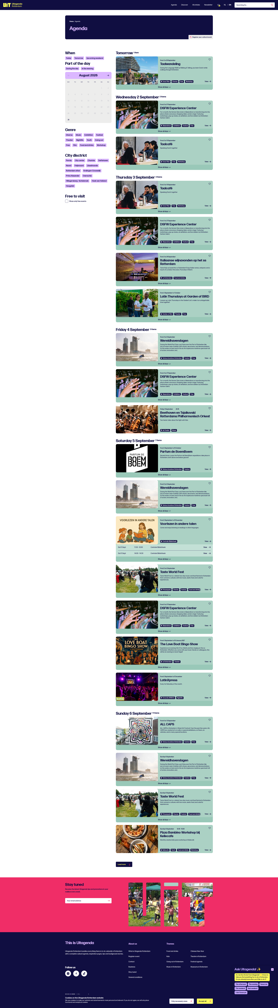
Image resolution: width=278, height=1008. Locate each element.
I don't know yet (241, 992)
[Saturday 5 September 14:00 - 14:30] (164, 554)
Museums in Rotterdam (199, 967)
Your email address (74, 901)
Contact (131, 962)
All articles (196, 5)
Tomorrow (78, 58)
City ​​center (79, 160)
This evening (253, 984)
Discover (184, 5)
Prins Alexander (72, 176)
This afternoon (241, 984)
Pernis (69, 160)
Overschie (87, 176)
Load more (122, 864)
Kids (168, 956)
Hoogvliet (70, 186)
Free (68, 145)
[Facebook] (76, 973)
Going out (99, 140)
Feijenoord (79, 165)
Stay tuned (132, 972)
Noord (68, 165)
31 (68, 120)
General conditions (135, 977)
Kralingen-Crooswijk (92, 171)
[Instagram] (68, 973)
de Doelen (166, 430)
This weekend (240, 988)
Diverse (69, 135)
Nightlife (79, 140)
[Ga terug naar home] (12, 5)
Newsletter (208, 5)
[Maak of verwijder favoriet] (210, 60)
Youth (89, 140)
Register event (133, 956)
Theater (69, 140)
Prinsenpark (167, 590)
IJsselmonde (92, 165)
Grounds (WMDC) (168, 698)
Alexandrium (167, 126)
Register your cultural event (202, 37)
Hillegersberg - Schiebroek (77, 181)
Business (131, 967)
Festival (99, 135)
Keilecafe (166, 850)
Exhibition (88, 135)
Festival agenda (196, 962)
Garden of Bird (167, 314)
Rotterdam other (73, 171)
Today (68, 58)
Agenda (174, 5)
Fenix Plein (166, 81)
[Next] (108, 75)
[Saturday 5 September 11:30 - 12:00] (164, 547)
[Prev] (68, 75)
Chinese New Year (197, 951)
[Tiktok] (84, 973)
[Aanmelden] (109, 900)
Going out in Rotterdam (174, 962)
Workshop (101, 145)
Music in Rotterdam (173, 967)
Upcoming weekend (94, 58)
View (206, 82)
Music (78, 135)
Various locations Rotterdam (172, 358)
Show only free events (77, 201)
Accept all (202, 1001)
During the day (72, 68)
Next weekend (252, 988)
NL (225, 5)
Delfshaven (103, 160)
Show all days (163, 87)
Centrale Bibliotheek (169, 541)
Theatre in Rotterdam (198, 956)
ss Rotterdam (167, 278)
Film (75, 145)
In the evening (87, 68)
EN (230, 5)
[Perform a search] (272, 5)
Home (72, 21)
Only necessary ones (179, 1001)
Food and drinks (86, 145)
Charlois (91, 160)
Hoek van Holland (99, 181)
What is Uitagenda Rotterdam (139, 951)
